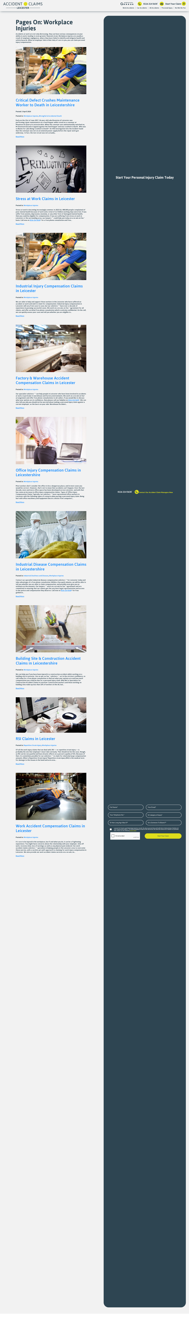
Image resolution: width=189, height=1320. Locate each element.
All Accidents (154, 8)
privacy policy (133, 830)
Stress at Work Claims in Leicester (45, 198)
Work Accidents (128, 8)
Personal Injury (167, 8)
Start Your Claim (173, 4)
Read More (20, 136)
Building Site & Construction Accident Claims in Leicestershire (48, 661)
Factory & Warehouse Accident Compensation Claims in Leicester (45, 380)
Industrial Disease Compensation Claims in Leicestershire (51, 566)
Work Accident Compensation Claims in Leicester (50, 828)
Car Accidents (142, 8)
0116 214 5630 (150, 4)
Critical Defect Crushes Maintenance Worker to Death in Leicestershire (48, 102)
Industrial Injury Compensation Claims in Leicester (49, 288)
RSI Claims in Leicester (35, 738)
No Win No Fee (180, 8)
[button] (184, 4)
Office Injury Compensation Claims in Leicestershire (48, 472)
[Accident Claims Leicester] (23, 5)
